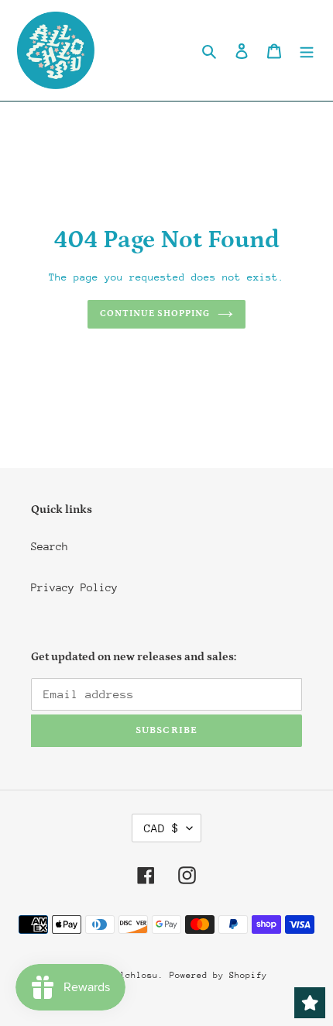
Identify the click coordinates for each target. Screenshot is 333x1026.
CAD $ (161, 828)
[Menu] (306, 50)
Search (49, 546)
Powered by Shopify (218, 975)
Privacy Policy (74, 587)
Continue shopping (155, 313)
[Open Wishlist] (309, 1002)
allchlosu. (136, 975)
